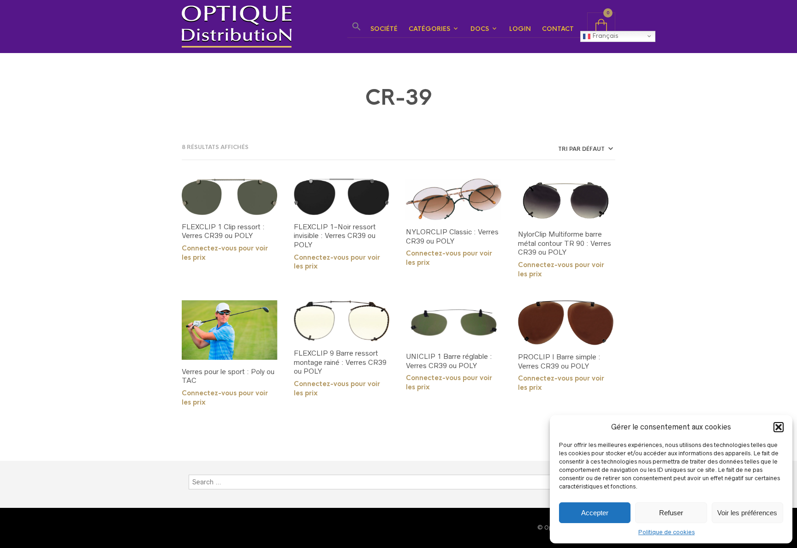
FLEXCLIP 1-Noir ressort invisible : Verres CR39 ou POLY (335, 236)
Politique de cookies (666, 532)
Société (384, 29)
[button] (778, 427)
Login (520, 29)
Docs (479, 29)
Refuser (671, 513)
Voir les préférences (747, 513)
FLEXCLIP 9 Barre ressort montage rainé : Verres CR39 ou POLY (340, 362)
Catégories (429, 29)
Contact (558, 29)
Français (604, 36)
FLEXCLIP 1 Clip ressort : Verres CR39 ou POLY (223, 231)
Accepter (594, 513)
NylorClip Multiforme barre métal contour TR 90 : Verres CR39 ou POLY (564, 243)
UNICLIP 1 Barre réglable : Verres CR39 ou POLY (449, 360)
